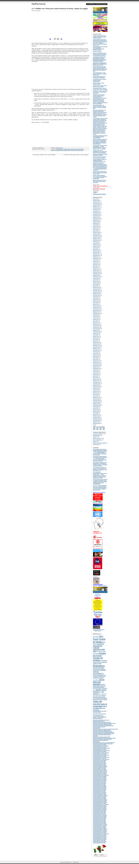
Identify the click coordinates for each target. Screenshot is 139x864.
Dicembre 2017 (96, 253)
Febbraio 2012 (96, 360)
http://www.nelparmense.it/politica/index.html (102, 731)
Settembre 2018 (96, 240)
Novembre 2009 (96, 402)
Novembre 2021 (96, 215)
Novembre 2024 (96, 204)
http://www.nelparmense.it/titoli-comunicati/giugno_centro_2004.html (101, 759)
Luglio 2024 (95, 211)
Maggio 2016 (96, 282)
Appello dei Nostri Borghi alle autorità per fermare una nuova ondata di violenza (100, 37)
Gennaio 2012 (96, 362)
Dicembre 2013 (96, 327)
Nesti (99, 693)
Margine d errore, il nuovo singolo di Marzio (98, 83)
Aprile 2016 (95, 284)
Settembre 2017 (96, 258)
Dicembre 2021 (96, 214)
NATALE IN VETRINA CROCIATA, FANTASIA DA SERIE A (100, 155)
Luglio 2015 (95, 298)
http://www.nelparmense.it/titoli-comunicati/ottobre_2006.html (100, 826)
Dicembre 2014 (96, 308)
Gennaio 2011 (96, 380)
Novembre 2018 (96, 237)
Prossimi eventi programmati (99, 442)
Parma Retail (96, 699)
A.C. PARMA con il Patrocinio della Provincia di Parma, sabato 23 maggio (60, 8)
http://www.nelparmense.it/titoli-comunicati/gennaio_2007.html (100, 835)
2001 (104, 429)
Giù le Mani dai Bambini (98, 681)
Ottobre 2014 (96, 311)
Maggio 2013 (96, 337)
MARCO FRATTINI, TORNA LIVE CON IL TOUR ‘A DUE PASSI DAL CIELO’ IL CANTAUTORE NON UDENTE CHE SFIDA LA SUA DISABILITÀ (100, 142)
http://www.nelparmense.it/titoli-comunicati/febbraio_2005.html (100, 779)
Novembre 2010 (96, 383)
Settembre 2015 (96, 295)
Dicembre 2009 (96, 400)
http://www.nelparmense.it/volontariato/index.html (103, 732)
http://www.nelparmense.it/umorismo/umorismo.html (104, 738)
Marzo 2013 (95, 340)
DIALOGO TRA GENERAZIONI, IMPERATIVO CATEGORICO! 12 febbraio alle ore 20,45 (100, 64)
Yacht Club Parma (97, 712)
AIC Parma (96, 636)
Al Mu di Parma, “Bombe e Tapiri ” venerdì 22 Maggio (44, 154)
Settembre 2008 (96, 423)
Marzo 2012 (95, 359)
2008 (94, 428)
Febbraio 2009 (96, 415)
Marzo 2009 (95, 414)
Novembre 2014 (96, 310)
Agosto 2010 (96, 388)
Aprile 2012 (95, 357)
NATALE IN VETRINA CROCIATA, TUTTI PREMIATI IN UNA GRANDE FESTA (100, 136)
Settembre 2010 (96, 386)
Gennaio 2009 (96, 417)
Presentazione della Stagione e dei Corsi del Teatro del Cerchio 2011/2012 (100, 460)
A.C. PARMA (64, 149)
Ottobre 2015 (96, 293)
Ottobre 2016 (96, 275)
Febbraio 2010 (96, 397)
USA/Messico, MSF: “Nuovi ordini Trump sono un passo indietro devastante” (100, 92)
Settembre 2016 (96, 276)
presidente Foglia (79, 150)
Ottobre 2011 (96, 366)
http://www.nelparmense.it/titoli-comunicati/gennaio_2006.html (100, 806)
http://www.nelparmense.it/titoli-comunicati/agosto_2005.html (100, 793)
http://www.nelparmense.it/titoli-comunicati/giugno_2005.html (100, 788)
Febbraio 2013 (96, 342)
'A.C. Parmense (59, 149)
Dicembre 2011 (96, 363)
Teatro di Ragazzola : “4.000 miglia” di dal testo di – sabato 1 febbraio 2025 (100, 74)
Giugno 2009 (96, 409)
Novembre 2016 (96, 273)
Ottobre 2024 (96, 206)
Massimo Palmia (67, 150)
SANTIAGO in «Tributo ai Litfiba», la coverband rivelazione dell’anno (100, 464)
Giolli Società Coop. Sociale (99, 677)
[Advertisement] (61, 24)
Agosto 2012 (96, 351)
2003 (97, 429)
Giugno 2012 (96, 354)
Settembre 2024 (96, 208)
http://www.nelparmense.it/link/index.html (102, 730)
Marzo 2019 (95, 230)
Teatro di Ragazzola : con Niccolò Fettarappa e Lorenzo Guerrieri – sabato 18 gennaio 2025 (99, 107)
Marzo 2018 (95, 249)
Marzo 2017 (95, 267)
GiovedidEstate (96, 679)
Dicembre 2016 (96, 272)
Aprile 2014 (95, 321)
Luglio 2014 (95, 316)
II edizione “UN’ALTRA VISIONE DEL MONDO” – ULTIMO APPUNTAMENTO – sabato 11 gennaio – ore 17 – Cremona (100, 147)
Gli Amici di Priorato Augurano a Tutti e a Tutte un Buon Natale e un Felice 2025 (100, 172)
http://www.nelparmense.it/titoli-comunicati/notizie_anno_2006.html (101, 804)
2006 (100, 428)
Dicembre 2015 (96, 290)
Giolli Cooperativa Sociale (99, 676)
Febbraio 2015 (96, 305)
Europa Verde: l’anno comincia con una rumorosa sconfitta (99, 157)
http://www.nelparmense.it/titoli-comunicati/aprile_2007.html (100, 842)
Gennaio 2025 (96, 201)
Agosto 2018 (96, 241)
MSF (100, 691)
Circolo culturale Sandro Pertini (100, 662)
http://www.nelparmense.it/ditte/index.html (102, 722)
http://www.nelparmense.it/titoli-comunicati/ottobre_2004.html (100, 768)
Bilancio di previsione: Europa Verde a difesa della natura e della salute (99, 181)
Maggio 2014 (96, 319)
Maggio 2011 (96, 374)
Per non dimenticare (97, 439)
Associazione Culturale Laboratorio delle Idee (99, 648)
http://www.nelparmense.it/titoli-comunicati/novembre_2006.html (100, 829)
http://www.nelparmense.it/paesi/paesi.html (102, 739)
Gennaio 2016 (96, 289)
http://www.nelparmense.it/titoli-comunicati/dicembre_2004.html (100, 772)
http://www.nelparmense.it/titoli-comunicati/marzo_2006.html (100, 811)
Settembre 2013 (96, 331)
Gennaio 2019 (96, 233)
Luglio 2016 (95, 279)
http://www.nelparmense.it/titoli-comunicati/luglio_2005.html (100, 790)
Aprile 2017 (95, 266)
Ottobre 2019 (96, 223)
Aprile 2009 (95, 412)
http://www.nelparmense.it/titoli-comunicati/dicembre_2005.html (100, 802)
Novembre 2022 (96, 212)
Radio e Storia (96, 444)
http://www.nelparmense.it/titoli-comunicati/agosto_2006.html (100, 822)
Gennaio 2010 (96, 399)
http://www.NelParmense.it (66, 862)
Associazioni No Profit (98, 433)
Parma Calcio (73, 150)
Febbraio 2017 (96, 269)
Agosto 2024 (96, 209)
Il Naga (101, 685)
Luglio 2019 (95, 224)
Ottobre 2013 (96, 330)
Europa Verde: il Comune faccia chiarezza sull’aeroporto (100, 86)
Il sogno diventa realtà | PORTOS (100, 479)
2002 (100, 429)
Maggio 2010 (96, 392)
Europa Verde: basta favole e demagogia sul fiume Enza (99, 77)
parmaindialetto (103, 698)
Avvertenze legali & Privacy (99, 713)
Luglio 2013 (95, 334)
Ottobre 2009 (96, 403)
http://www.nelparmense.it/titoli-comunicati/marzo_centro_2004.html (101, 752)
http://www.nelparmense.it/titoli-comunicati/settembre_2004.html (100, 766)
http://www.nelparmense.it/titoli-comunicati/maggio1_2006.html (100, 815)
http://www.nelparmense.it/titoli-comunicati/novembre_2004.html (100, 770)
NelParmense (39, 4)
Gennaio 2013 (96, 344)
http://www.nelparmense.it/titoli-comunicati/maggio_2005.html (100, 786)
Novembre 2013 (96, 328)
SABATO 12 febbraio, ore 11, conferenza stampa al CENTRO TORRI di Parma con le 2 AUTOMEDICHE (100, 482)
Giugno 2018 (96, 244)
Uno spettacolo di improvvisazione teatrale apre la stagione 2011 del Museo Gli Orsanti (99, 476)
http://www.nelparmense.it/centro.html (101, 720)
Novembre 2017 (96, 255)
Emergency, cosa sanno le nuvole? (100, 470)
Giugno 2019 (96, 226)
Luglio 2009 (95, 408)
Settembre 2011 (96, 368)
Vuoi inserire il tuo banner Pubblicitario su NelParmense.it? (99, 717)
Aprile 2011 (95, 376)
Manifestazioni (96, 435)
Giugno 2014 (96, 318)
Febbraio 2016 (96, 287)
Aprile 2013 (95, 339)
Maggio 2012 (96, 356)
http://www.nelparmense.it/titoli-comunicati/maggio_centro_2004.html (101, 757)
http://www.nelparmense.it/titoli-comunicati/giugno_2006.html (100, 817)
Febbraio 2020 (96, 221)
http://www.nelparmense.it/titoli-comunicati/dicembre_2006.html (100, 831)
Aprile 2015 (95, 302)
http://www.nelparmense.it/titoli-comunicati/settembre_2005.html (100, 795)
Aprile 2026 (95, 198)
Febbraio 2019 (96, 232)
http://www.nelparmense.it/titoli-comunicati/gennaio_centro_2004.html (101, 748)
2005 (104, 428)
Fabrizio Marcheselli (97, 667)
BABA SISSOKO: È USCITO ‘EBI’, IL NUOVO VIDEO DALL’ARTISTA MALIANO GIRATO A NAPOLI (100, 48)
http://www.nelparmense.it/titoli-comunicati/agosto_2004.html (100, 763)
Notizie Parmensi (59, 147)
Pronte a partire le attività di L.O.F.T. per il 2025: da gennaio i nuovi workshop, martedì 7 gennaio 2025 (100, 177)
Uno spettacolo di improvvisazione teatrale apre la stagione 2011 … (100, 473)
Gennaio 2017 (96, 270)
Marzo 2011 (95, 377)
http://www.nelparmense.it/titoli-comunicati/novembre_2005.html (100, 799)
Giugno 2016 (96, 281)
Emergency (99, 665)
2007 (97, 428)
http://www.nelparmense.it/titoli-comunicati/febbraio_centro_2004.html (101, 750)
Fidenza (99, 668)
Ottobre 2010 (96, 385)
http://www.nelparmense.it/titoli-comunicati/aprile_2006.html (100, 813)
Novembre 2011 (96, 365)
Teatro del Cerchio (97, 702)
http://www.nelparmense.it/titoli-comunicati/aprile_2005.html (100, 784)
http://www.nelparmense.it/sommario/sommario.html (104, 723)
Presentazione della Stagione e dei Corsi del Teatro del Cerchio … (100, 457)
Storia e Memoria (103, 699)
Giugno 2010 (96, 391)
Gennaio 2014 (96, 325)
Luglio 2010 (95, 389)
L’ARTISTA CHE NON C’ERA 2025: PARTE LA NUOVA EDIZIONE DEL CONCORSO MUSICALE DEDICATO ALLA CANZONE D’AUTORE (99, 59)
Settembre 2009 (96, 405)
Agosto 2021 (96, 220)
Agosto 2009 (96, 406)
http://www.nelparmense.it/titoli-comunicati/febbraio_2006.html (100, 808)
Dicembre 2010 (96, 382)
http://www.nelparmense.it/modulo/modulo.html (103, 725)
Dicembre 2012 (96, 345)
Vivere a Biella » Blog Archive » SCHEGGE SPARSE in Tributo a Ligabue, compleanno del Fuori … (100, 451)
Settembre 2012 (96, 350)
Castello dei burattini (98, 659)
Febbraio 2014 (96, 324)
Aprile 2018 (95, 247)
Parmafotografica (97, 697)
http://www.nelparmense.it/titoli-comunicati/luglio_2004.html (100, 761)
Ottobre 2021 (96, 217)
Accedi (94, 424)
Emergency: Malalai (97, 51)
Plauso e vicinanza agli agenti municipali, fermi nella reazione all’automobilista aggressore (100, 54)
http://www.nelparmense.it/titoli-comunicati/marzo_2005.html (100, 781)
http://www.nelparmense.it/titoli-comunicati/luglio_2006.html (100, 820)
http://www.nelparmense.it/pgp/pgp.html (101, 737)
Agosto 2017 (96, 259)
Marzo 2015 (95, 304)
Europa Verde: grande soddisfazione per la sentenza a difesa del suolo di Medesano (100, 151)
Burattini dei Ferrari (99, 654)
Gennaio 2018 (96, 252)
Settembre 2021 (96, 218)
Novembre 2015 (96, 292)
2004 (94, 429)
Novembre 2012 (96, 347)
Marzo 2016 (95, 285)
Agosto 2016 (96, 278)
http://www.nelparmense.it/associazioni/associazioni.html (105, 729)
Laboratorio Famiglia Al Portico (98, 688)
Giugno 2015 (96, 299)
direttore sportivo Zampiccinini (73, 149)
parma (103, 695)
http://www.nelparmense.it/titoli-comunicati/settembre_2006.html (100, 824)
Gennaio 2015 (96, 307)
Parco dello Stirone (97, 695)
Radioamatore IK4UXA (99, 194)
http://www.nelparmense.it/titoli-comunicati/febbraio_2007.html (100, 838)
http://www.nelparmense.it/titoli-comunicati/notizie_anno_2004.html (101, 745)
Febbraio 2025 (96, 200)
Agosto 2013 (96, 333)
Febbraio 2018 (96, 250)
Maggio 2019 (96, 227)
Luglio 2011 (95, 371)
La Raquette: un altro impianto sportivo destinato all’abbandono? (99, 80)
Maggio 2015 (96, 301)
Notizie (94, 436)
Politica (94, 441)
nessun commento (36, 10)
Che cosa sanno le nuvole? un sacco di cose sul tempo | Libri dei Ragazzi (99, 468)
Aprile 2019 (95, 229)
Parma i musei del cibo (99, 697)
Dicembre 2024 (96, 203)
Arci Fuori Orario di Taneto (99, 639)
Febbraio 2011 (96, 379)
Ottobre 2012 (96, 348)
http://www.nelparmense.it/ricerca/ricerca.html (103, 743)
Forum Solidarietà (98, 675)
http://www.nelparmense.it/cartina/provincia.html (103, 733)
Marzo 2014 (95, 322)
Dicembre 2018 (96, 235)
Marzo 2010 (95, 395)
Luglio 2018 (95, 243)
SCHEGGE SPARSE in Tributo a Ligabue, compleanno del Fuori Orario (100, 453)
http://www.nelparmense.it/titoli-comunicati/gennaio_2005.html (100, 777)
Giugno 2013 (96, 336)
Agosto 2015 (96, 296)
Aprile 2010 (95, 394)
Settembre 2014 (96, 313)
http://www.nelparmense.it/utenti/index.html (102, 724)
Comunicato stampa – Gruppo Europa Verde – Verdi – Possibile (100, 89)
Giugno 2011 (96, 373)
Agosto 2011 (95, 369)
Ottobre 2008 (96, 421)
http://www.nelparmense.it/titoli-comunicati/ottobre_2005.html (100, 797)
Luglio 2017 (95, 261)
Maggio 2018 (96, 246)
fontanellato (102, 670)
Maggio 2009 (96, 411)
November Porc (104, 693)
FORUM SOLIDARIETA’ (98, 673)
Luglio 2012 (95, 353)
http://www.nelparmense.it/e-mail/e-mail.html (99, 727)
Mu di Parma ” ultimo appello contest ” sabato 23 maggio (76, 154)
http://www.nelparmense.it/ (98, 721)
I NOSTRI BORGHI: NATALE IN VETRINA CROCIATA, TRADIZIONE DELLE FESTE (99, 160)
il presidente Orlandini (59, 150)
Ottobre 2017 (96, 256)
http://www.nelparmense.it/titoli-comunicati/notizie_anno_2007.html (101, 833)
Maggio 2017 (96, 264)
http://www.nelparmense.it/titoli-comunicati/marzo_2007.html (100, 840)
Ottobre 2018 (96, 238)
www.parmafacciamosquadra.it (99, 711)
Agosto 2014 (96, 314)
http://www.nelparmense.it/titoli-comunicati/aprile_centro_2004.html (101, 754)
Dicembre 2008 (96, 418)
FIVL (97, 670)
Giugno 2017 (96, 263)
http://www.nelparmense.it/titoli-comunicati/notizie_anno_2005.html (101, 775)
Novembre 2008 (96, 420)
